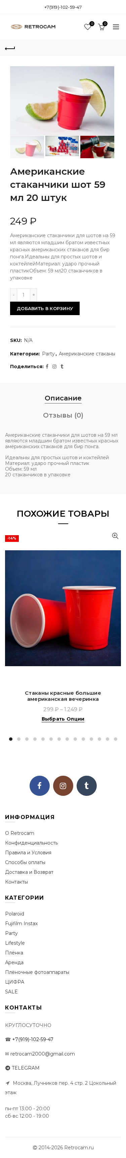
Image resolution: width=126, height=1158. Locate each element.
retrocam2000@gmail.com (42, 1054)
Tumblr (87, 786)
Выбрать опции (63, 719)
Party (48, 354)
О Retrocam (19, 833)
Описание (63, 398)
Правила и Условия (28, 853)
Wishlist (92, 24)
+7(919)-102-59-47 (63, 7)
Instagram (63, 786)
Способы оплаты (25, 862)
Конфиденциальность (31, 843)
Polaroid (14, 914)
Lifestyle (15, 943)
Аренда (14, 962)
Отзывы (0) (63, 415)
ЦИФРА (14, 982)
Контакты (16, 882)
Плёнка (14, 953)
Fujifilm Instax (21, 923)
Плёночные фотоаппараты (37, 972)
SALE (11, 992)
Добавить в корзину (45, 308)
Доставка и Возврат (29, 872)
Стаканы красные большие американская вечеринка (63, 696)
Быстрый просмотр (115, 536)
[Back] (10, 47)
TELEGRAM (26, 1068)
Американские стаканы (87, 354)
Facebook (40, 786)
